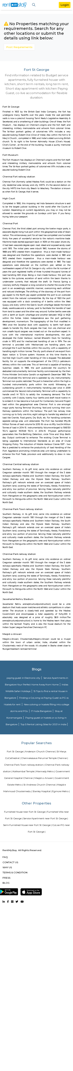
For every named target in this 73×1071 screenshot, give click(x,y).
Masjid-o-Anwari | (44, 778)
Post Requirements (19, 47)
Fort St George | (15, 751)
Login (65, 5)
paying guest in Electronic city (24, 677)
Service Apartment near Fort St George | (45, 818)
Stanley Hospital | (42, 791)
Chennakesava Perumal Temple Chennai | (44, 758)
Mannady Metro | (45, 771)
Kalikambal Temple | (24, 771)
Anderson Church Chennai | (40, 751)
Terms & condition (15, 872)
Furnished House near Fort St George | (25, 811)
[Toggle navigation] (34, 5)
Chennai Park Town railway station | (24, 764)
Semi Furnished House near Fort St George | (27, 825)
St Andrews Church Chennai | (39, 784)
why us (7, 867)
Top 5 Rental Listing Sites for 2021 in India (43, 724)
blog (6, 882)
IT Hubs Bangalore (41, 711)
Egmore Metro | (61, 791)
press (6, 877)
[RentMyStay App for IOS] (31, 891)
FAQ (5, 857)
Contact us (10, 862)
